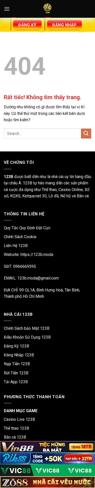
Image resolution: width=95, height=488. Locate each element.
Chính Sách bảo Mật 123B (26, 328)
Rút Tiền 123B (16, 373)
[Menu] (7, 9)
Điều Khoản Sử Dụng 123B (27, 337)
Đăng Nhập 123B (19, 355)
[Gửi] (86, 133)
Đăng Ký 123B (16, 346)
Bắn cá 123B (15, 437)
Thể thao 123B (16, 428)
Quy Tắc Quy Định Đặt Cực (27, 227)
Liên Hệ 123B (16, 245)
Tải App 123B (16, 381)
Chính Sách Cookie (20, 236)
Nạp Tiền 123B (17, 363)
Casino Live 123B (19, 419)
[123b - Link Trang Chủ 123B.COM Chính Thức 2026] (47, 9)
